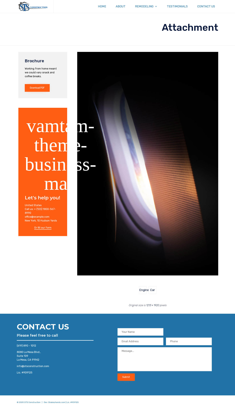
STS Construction (32, 402)
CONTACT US (206, 6)
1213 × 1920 (152, 305)
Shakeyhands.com (56, 402)
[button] (37, 88)
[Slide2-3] (147, 274)
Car (152, 290)
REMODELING (144, 6)
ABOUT (120, 6)
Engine (143, 290)
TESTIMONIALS (177, 6)
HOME (102, 6)
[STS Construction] (33, 6)
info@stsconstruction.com (33, 366)
